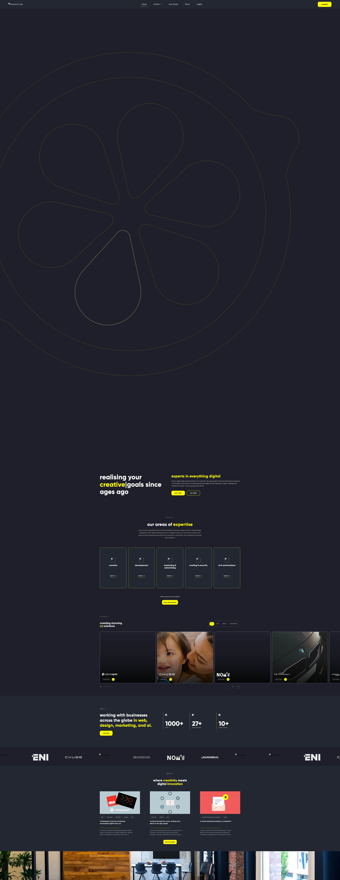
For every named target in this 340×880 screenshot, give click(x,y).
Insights (199, 4)
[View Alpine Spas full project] (128, 657)
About (187, 4)
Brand (224, 623)
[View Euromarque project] (300, 657)
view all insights (170, 842)
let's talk (178, 493)
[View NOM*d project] (242, 657)
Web (217, 623)
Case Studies (173, 4)
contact (324, 4)
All (211, 623)
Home (144, 4)
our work (193, 493)
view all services (170, 602)
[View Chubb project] (185, 657)
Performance (233, 623)
